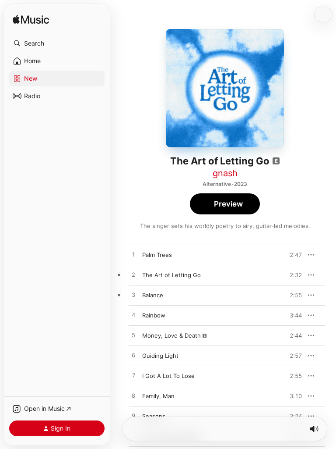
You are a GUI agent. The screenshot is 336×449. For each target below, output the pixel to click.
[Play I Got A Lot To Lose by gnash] (133, 376)
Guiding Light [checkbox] (160, 355)
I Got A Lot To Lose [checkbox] (168, 375)
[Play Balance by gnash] (133, 295)
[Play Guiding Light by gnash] (133, 356)
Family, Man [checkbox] (158, 395)
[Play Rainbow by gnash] (133, 315)
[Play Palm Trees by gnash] (133, 255)
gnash (225, 173)
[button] (57, 43)
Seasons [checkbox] (153, 416)
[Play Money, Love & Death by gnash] (133, 335)
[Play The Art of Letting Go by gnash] (133, 275)
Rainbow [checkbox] (153, 315)
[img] (31, 20)
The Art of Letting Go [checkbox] (171, 274)
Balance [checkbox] (152, 295)
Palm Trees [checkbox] (157, 254)
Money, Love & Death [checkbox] (171, 335)
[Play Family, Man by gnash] (133, 396)
